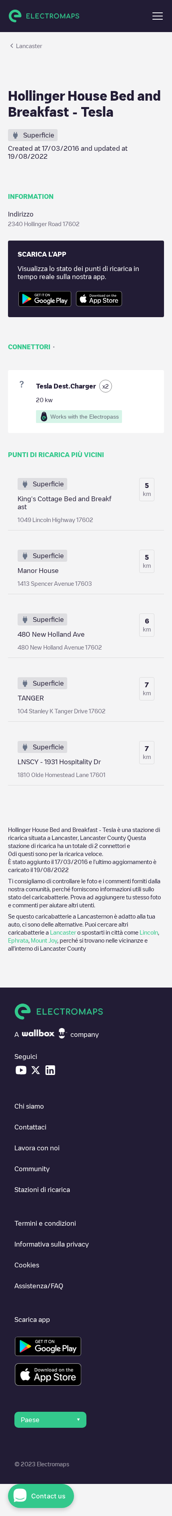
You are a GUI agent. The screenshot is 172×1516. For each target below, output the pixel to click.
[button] (157, 16)
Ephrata (18, 940)
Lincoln (149, 932)
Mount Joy (44, 940)
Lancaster (63, 932)
